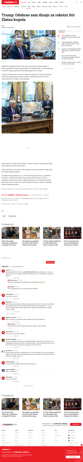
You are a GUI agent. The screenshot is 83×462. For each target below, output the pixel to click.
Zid (29, 2)
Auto (29, 445)
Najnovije (9, 6)
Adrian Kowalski (10, 361)
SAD (4, 216)
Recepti (43, 435)
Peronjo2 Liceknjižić (11, 339)
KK (8, 286)
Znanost (55, 6)
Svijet (28, 6)
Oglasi (51, 2)
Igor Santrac (9, 350)
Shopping (30, 433)
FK (3, 295)
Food (29, 440)
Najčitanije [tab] (70, 31)
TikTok (72, 440)
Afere (66, 6)
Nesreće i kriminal (46, 6)
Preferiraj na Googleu (75, 26)
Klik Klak (11, 286)
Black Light (8, 302)
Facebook (73, 433)
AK (3, 363)
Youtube (73, 435)
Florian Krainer (9, 294)
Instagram (73, 438)
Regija (33, 6)
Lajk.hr (43, 438)
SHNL (16, 440)
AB (3, 378)
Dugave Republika (10, 369)
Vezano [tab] (77, 31)
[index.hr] (10, 2)
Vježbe (43, 440)
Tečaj (56, 433)
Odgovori (44, 443)
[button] (4, 232)
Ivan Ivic (8, 270)
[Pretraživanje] (80, 2)
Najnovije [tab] (61, 31)
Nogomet (17, 433)
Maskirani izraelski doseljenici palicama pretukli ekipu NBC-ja (71, 37)
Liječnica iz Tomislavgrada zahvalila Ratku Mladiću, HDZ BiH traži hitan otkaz (71, 50)
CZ (3, 318)
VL (8, 280)
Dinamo (17, 435)
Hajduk (16, 438)
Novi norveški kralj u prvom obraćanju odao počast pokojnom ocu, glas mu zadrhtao (71, 57)
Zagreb (38, 6)
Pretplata (23, 2)
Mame (29, 443)
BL (3, 303)
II (3, 271)
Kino (56, 438)
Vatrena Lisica (13, 280)
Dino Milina (12, 324)
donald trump (12, 216)
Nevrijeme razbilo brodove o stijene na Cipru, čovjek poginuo (71, 63)
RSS (56, 443)
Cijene (56, 2)
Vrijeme (57, 440)
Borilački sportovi (19, 445)
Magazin (30, 430)
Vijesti (34, 2)
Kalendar (61, 6)
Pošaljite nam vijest (73, 443)
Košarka (17, 443)
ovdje (40, 198)
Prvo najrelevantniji (17, 266)
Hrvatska (23, 6)
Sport (39, 2)
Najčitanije (16, 6)
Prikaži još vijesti (69, 68)
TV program (58, 435)
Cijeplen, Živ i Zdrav (11, 317)
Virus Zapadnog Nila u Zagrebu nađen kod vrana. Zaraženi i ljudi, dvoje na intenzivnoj (70, 43)
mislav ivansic (9, 331)
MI (3, 332)
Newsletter (71, 445)
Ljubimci (30, 438)
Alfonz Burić (9, 377)
